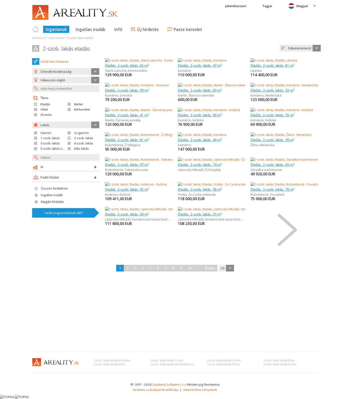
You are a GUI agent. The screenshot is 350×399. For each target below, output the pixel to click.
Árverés (46, 115)
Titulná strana (35, 29)
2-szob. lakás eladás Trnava (166, 360)
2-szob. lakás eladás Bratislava (112, 360)
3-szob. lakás (50, 143)
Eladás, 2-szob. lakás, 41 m (127, 115)
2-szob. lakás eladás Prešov (223, 364)
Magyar (302, 6)
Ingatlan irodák (90, 29)
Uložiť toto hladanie (54, 61)
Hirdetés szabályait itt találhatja (156, 390)
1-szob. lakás (50, 138)
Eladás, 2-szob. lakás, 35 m (200, 214)
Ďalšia (210, 268)
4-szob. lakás (83, 143)
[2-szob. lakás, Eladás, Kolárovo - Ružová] (136, 184)
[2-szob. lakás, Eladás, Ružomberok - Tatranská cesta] (143, 159)
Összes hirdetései (54, 188)
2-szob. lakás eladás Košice (280, 364)
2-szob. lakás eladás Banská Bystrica (172, 364)
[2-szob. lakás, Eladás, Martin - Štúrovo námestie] (212, 85)
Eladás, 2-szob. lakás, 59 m (127, 90)
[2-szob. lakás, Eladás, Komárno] (202, 60)
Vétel (44, 109)
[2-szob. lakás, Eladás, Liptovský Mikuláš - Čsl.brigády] (216, 159)
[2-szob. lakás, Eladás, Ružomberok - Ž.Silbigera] (139, 135)
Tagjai (267, 6)
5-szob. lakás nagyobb (57, 148)
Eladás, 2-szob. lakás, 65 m (200, 90)
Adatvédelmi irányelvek (200, 390)
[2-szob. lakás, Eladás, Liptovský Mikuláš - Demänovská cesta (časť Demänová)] (161, 209)
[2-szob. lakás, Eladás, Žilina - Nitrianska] (280, 135)
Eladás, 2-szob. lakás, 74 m (200, 164)
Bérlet (78, 104)
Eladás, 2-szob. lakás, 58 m (200, 189)
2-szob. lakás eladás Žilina (109, 364)
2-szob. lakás (83, 138)
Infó (118, 29)
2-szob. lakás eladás (66, 48)
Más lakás (81, 148)
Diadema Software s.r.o (169, 384)
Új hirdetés (148, 29)
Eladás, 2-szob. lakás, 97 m (127, 164)
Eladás (45, 104)
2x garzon (81, 133)
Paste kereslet (187, 29)
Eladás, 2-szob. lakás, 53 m (272, 90)
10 (189, 268)
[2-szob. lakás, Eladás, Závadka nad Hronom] (284, 159)
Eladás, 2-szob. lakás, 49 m (200, 139)
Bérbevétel (82, 109)
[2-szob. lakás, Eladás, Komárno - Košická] (209, 110)
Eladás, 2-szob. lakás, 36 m (127, 214)
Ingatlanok (56, 29)
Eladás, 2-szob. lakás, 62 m (127, 65)
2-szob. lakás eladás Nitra (279, 360)
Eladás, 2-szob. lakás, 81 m (272, 65)
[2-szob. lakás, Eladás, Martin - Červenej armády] (139, 110)
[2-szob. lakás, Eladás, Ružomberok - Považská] (284, 184)
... (198, 268)
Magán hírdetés (52, 202)
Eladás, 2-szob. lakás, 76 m (272, 189)
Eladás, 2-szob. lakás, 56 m (200, 115)
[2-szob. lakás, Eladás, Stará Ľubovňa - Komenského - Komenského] (153, 60)
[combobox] (300, 48)
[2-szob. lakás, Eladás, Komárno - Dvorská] (137, 85)
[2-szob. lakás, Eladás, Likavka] (273, 60)
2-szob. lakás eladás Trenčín (224, 360)
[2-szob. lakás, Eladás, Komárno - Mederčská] (284, 85)
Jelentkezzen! (235, 6)
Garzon (45, 133)
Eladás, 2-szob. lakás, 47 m (200, 65)
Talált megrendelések (63, 213)
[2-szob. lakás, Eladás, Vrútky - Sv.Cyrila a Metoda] (213, 184)
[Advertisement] (175, 311)
